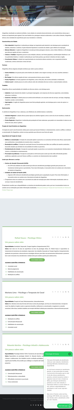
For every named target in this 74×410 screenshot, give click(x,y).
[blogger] (65, 237)
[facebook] (60, 237)
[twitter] (52, 237)
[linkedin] (63, 237)
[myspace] (68, 237)
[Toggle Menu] (70, 11)
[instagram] (58, 237)
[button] (69, 354)
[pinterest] (55, 237)
